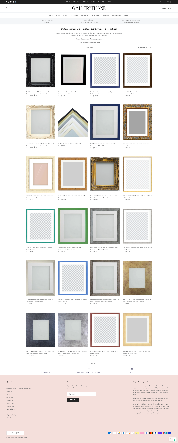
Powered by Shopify (22, 437)
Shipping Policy (11, 415)
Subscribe (73, 400)
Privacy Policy (10, 400)
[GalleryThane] (89, 8)
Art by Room (74, 15)
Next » (93, 363)
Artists (65, 15)
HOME (51, 15)
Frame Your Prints (11, 412)
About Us (106, 15)
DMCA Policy (10, 403)
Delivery (126, 15)
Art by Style (84, 15)
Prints (58, 15)
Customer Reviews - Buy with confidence (18, 389)
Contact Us (9, 397)
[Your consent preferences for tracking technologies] (175, 440)
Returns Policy (10, 409)
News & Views (116, 15)
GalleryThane (14, 437)
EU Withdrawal (10, 418)
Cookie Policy (10, 406)
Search (8, 386)
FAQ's (8, 394)
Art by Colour (96, 15)
